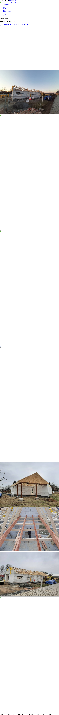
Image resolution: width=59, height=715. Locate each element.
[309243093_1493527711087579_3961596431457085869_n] (29, 26)
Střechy (5, 7)
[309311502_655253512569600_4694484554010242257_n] (29, 506)
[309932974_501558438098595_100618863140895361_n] (29, 595)
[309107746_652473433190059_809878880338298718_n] (29, 115)
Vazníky (5, 10)
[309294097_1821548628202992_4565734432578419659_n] (29, 347)
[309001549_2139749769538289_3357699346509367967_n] (29, 113)
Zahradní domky (7, 11)
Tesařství (5, 9)
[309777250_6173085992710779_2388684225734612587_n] (29, 551)
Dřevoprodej (6, 4)
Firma (4, 14)
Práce (4, 15)
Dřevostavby (6, 6)
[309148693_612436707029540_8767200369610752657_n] (29, 231)
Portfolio (5, 13)
